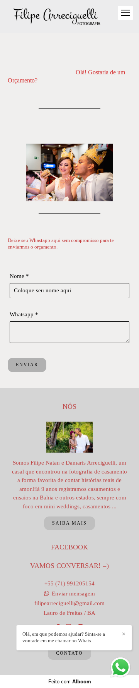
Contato (69, 653)
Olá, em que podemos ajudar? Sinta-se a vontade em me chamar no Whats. (63, 637)
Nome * (19, 276)
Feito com (69, 682)
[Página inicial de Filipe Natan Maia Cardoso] (57, 16)
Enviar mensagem (73, 594)
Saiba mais (69, 523)
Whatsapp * (24, 314)
